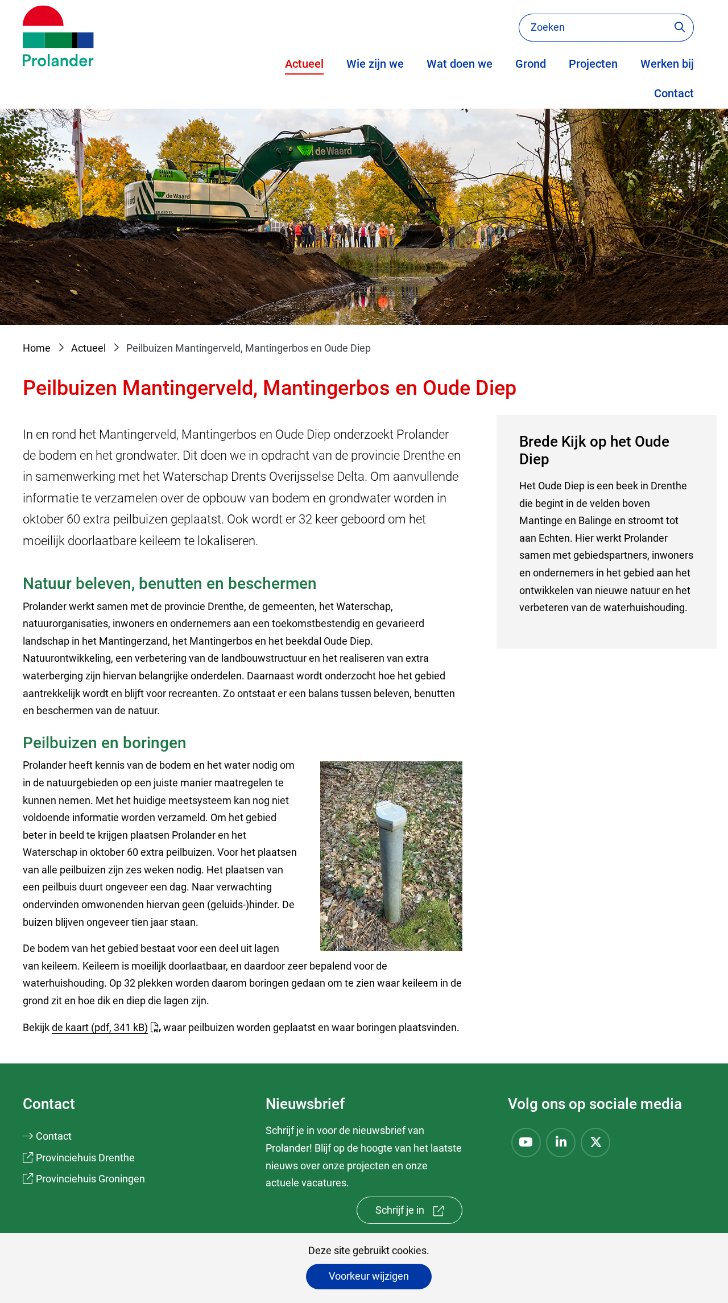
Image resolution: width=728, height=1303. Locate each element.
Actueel (304, 64)
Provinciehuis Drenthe (85, 1158)
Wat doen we (460, 64)
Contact (674, 93)
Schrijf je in (418, 1213)
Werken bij (667, 64)
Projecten (593, 64)
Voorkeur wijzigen (369, 1276)
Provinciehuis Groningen (90, 1179)
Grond (530, 64)
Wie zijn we (375, 64)
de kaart (100, 1027)
